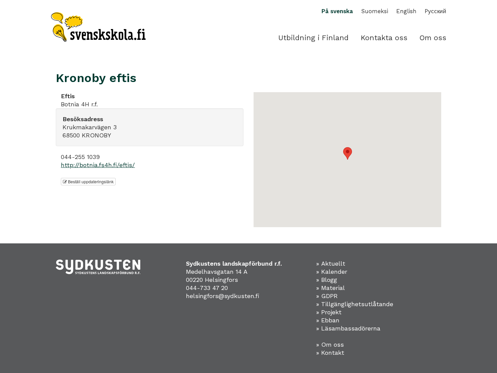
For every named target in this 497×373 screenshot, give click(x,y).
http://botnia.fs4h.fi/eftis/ (98, 164)
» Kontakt (330, 352)
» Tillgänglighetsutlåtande (354, 304)
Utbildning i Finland (313, 37)
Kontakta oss (384, 37)
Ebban (330, 320)
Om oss (433, 37)
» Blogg (326, 279)
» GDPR (327, 295)
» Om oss (330, 344)
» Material (330, 287)
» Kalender (331, 271)
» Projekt (328, 312)
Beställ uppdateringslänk (90, 181)
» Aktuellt (330, 263)
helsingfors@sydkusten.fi (222, 295)
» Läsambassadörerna (348, 328)
